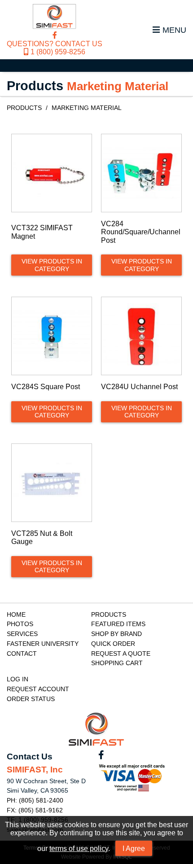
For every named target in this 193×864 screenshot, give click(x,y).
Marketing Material (87, 107)
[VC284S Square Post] (51, 336)
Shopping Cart (117, 663)
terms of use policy (78, 848)
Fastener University (43, 643)
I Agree (134, 848)
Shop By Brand (116, 633)
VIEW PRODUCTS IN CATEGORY (52, 265)
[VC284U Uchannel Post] (141, 336)
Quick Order (113, 643)
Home (16, 614)
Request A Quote (120, 653)
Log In (17, 679)
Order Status (31, 698)
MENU (174, 30)
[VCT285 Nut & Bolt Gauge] (51, 482)
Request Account (38, 689)
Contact (22, 653)
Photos (20, 623)
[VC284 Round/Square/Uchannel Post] (141, 173)
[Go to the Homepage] (54, 17)
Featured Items (118, 623)
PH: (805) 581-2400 (35, 800)
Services (22, 633)
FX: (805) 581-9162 (35, 810)
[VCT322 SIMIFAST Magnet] (51, 173)
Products (24, 107)
